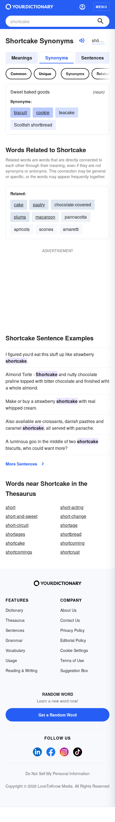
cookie (42, 112)
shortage (69, 525)
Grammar (14, 640)
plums (20, 217)
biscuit (20, 112)
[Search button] (100, 21)
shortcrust (70, 552)
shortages (15, 534)
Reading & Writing (21, 670)
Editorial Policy (73, 640)
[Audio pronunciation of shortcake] (81, 40)
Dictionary (14, 610)
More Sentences (21, 464)
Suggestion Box (74, 670)
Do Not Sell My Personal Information (57, 773)
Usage (11, 660)
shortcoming (72, 543)
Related (103, 73)
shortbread (71, 534)
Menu (101, 6)
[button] (82, 7)
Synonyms (56, 57)
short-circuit (17, 525)
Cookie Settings (74, 650)
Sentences (92, 57)
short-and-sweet (21, 516)
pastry (39, 204)
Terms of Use (72, 660)
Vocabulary (15, 650)
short (10, 507)
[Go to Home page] (29, 6)
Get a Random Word (58, 715)
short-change (73, 516)
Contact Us (70, 620)
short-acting (71, 507)
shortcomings (19, 552)
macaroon (45, 217)
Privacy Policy (72, 630)
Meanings (21, 57)
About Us (68, 610)
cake (18, 204)
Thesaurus (15, 620)
